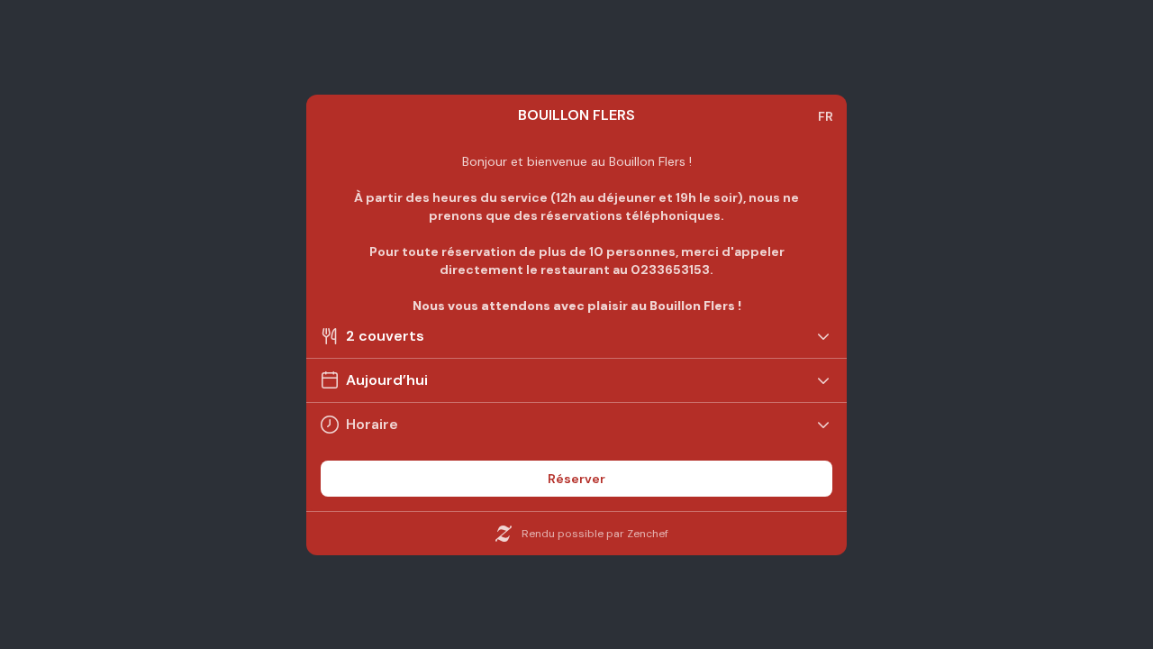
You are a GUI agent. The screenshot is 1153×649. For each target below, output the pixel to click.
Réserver (576, 479)
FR (825, 116)
